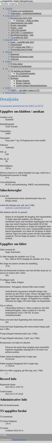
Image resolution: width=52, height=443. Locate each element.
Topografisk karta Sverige (21, 49)
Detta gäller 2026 (12, 16)
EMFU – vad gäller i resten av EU (25, 90)
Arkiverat (15, 59)
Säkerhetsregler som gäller (22, 23)
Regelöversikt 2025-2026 (21, 18)
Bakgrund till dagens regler (22, 56)
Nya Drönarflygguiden (25, 73)
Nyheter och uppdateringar (22, 11)
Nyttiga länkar (17, 64)
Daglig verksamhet (19, 25)
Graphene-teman (19, 439)
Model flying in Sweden (15, 93)
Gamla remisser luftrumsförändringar (31, 85)
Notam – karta (17, 28)
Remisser (14, 78)
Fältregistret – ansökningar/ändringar (26, 13)
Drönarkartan (16, 44)
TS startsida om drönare (21, 71)
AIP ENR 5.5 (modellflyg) (22, 32)
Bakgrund (15, 54)
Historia (8, 52)
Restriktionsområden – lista (22, 35)
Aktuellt (8, 8)
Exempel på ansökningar (21, 66)
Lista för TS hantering (20, 76)
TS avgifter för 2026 (19, 37)
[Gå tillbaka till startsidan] (33, 1)
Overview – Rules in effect (27, 20)
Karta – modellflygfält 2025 (22, 42)
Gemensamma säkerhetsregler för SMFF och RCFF (21, 106)
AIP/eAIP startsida (18, 30)
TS (6, 69)
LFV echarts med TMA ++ (22, 47)
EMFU (8, 88)
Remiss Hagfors (22, 81)
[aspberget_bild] (6, 373)
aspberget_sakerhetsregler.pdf (17, 208)
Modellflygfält (11, 40)
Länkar (8, 61)
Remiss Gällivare (23, 83)
